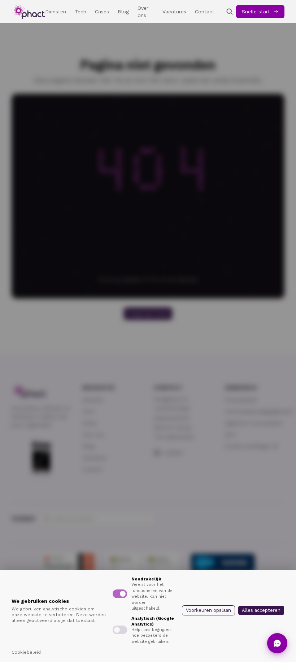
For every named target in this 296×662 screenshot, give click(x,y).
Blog (123, 11)
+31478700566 (172, 408)
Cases (102, 11)
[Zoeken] (229, 11)
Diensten (55, 11)
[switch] (120, 593)
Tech (80, 11)
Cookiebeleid (26, 652)
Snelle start (256, 11)
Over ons (143, 11)
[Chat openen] (277, 643)
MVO (230, 434)
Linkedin (173, 453)
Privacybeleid (241, 400)
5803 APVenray (173, 427)
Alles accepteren (261, 610)
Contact (204, 11)
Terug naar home (148, 314)
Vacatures (174, 11)
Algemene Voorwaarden (254, 423)
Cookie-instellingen (248, 446)
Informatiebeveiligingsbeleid (258, 411)
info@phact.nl (171, 399)
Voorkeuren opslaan (208, 610)
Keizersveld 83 (171, 418)
